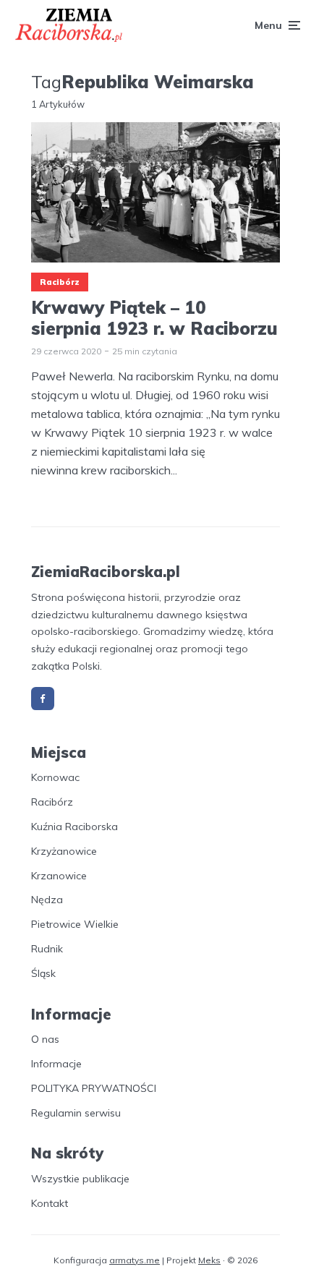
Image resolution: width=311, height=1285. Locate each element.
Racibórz (60, 282)
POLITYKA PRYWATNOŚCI (93, 1088)
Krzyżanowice (64, 851)
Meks (209, 1260)
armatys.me (134, 1260)
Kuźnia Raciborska (74, 826)
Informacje (56, 1063)
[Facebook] (42, 698)
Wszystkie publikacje (80, 1178)
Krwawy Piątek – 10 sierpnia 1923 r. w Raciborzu (154, 318)
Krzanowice (59, 875)
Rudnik (47, 948)
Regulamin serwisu (76, 1112)
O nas (45, 1039)
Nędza (47, 899)
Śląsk (43, 973)
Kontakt (49, 1203)
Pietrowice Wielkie (75, 924)
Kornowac (55, 777)
